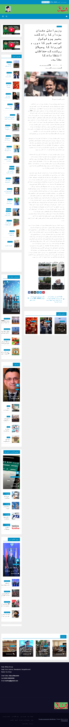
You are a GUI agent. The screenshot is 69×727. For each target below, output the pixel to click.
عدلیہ (17, 389)
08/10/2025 (14, 573)
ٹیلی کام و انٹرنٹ (15, 476)
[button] (6, 16)
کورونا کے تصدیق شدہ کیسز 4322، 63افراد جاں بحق (37, 298)
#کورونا (48, 68)
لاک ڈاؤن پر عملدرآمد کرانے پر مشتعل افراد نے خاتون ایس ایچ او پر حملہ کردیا (54, 299)
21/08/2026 (59, 654)
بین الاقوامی (16, 564)
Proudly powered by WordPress (47, 719)
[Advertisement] (10, 261)
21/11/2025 (15, 311)
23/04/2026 (14, 486)
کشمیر (12, 720)
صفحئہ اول (30, 716)
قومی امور (59, 26)
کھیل (16, 720)
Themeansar (64, 720)
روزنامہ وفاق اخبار (27, 723)
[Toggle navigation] (3, 16)
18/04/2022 (14, 398)
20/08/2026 (9, 654)
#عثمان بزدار (57, 68)
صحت (32, 720)
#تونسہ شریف (44, 65)
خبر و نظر (12, 166)
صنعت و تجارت (16, 302)
